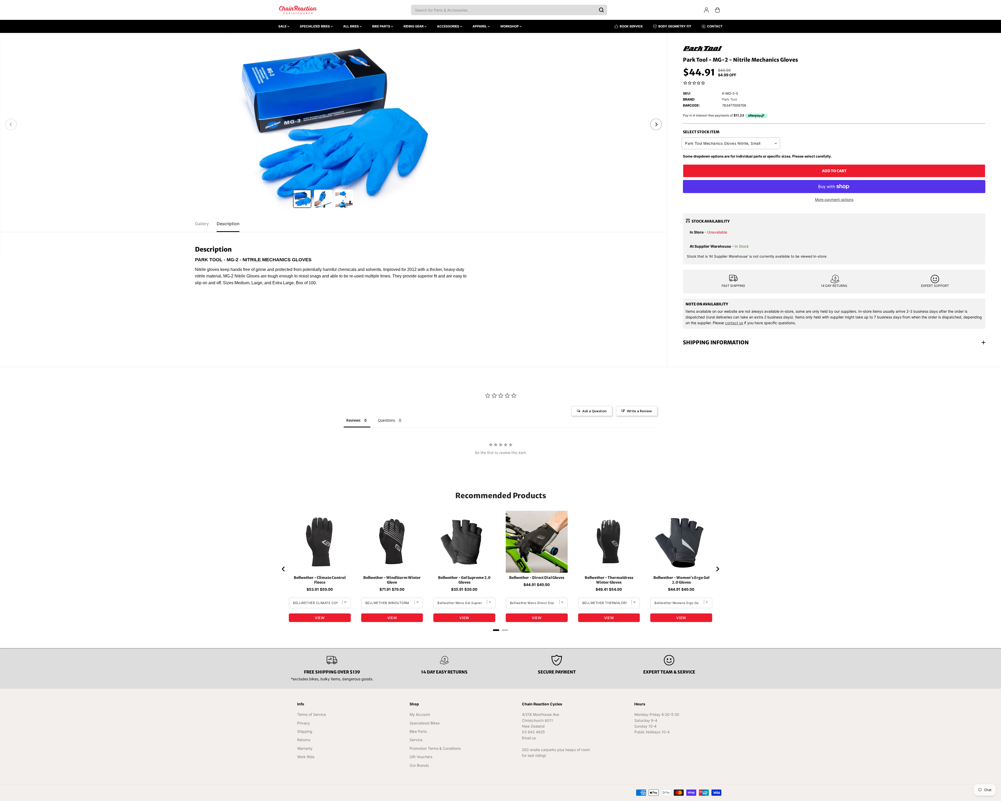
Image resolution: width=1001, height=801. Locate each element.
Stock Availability (711, 221)
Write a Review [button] (639, 411)
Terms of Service (311, 714)
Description (228, 223)
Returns (303, 740)
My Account (420, 714)
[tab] (496, 630)
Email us (529, 738)
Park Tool (729, 99)
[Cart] (717, 10)
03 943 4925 (533, 732)
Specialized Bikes (315, 26)
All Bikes (351, 26)
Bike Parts (381, 26)
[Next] (656, 124)
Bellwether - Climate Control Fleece (320, 580)
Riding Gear (414, 26)
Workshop (510, 26)
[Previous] (11, 124)
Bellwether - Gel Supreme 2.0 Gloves (464, 580)
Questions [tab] (386, 420)
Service (416, 740)
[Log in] (706, 10)
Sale (282, 26)
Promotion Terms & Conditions (435, 748)
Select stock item (701, 132)
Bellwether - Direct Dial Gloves (536, 577)
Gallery (202, 223)
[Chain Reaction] (298, 10)
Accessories (448, 26)
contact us (734, 323)
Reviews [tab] (353, 420)
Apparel (480, 26)
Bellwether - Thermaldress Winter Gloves (609, 580)
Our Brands (419, 765)
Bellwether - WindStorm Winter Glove (392, 580)
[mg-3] (333, 124)
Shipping (304, 731)
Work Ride (305, 756)
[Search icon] (601, 10)
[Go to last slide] (283, 569)
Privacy (303, 723)
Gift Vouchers (421, 756)
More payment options (834, 199)
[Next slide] (717, 569)
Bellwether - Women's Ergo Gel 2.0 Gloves (681, 580)
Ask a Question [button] (594, 411)
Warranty (305, 748)
